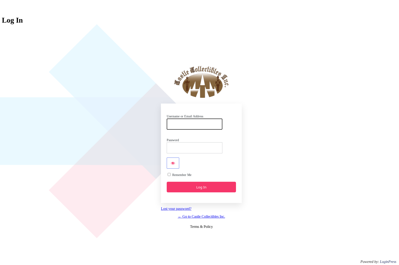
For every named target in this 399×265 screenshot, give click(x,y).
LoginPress (388, 262)
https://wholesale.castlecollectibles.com (201, 82)
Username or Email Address (185, 116)
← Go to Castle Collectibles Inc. (201, 216)
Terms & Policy (201, 227)
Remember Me (181, 175)
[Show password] (173, 163)
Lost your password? (176, 209)
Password (173, 140)
